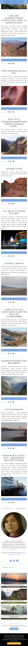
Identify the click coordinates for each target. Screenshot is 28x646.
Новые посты (20, 508)
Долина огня (14, 169)
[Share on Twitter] (8, 63)
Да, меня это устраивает (14, 643)
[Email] (2, 1)
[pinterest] (11, 560)
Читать (14, 60)
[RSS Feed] (17, 560)
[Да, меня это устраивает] (26, 639)
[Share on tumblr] (12, 63)
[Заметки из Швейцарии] (14, 5)
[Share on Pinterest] (10, 63)
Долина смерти (14, 263)
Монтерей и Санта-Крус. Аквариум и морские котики (14, 458)
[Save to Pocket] (14, 63)
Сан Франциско (14, 409)
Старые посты (7, 508)
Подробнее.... (14, 549)
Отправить (14, 629)
